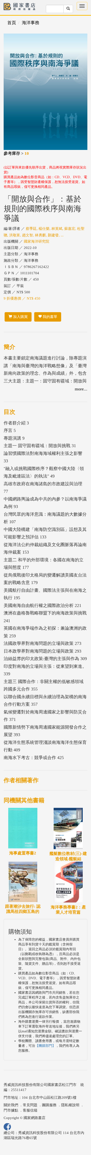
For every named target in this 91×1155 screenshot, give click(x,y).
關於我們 (11, 1105)
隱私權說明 (70, 1105)
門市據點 (11, 1110)
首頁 (11, 22)
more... (81, 389)
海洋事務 (30, 22)
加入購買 (20, 317)
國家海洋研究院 (36, 241)
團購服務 (49, 1105)
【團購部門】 (45, 1046)
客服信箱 (30, 1110)
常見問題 (30, 1105)
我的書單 (49, 317)
